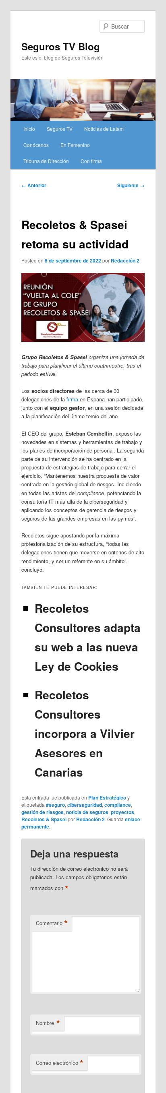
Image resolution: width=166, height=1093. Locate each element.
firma (72, 399)
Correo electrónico (59, 1062)
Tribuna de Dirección (46, 160)
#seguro (55, 804)
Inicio (29, 128)
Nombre (48, 1023)
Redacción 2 (125, 260)
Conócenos (36, 144)
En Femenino (75, 144)
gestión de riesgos (42, 812)
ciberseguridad (84, 804)
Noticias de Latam (104, 128)
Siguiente (131, 185)
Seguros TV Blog (60, 46)
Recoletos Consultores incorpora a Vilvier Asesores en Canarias (85, 733)
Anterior (33, 185)
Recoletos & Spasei (43, 819)
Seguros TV (60, 128)
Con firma (91, 160)
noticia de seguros (87, 812)
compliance (117, 804)
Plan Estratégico (107, 797)
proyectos (122, 812)
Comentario (52, 923)
